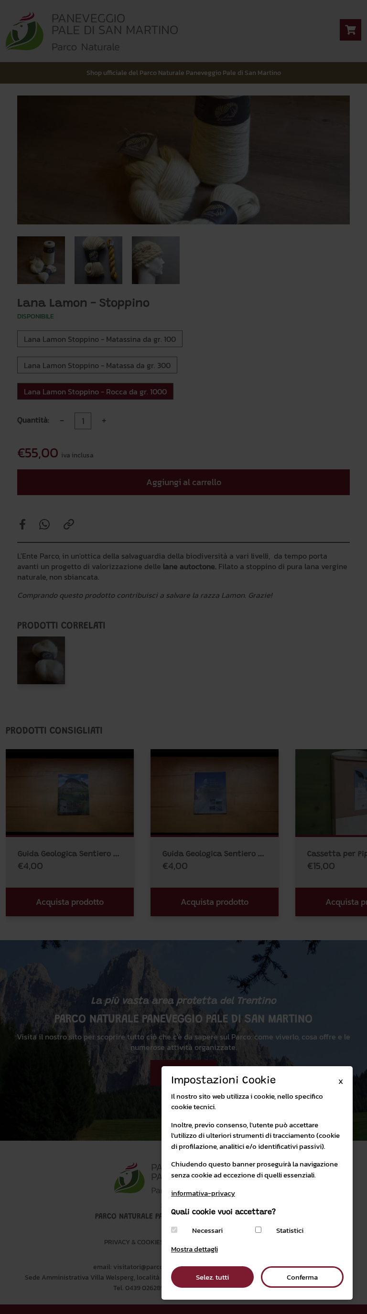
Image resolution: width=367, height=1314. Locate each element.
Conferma (302, 1277)
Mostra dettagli (194, 1248)
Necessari (207, 1230)
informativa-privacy (203, 1193)
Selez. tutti (212, 1277)
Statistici (289, 1230)
